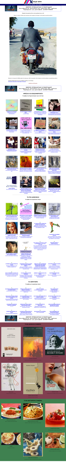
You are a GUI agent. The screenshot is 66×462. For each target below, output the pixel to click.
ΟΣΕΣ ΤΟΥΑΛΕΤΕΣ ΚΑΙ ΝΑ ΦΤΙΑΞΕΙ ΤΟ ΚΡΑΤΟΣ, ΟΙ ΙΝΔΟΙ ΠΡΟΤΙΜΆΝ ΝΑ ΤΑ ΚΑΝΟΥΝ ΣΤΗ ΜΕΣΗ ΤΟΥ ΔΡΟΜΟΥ (54, 171)
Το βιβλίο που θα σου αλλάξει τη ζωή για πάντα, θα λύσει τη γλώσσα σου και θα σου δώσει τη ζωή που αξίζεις (11, 274)
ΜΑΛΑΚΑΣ (15, 81)
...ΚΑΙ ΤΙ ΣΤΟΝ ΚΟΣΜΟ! (40, 312)
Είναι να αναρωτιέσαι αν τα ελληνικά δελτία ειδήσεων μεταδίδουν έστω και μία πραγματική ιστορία (25, 266)
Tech (30, 4)
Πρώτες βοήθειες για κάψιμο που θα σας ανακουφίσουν (54, 274)
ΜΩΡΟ (20, 81)
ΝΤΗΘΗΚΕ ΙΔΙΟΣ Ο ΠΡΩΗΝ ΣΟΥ (40, 131)
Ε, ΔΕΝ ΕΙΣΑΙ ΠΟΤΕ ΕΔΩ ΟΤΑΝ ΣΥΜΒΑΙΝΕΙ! (54, 297)
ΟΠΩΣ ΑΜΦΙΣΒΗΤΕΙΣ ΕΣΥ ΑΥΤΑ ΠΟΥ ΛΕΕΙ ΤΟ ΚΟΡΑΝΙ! (26, 297)
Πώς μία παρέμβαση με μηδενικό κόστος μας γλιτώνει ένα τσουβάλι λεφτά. (25, 236)
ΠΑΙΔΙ (18, 81)
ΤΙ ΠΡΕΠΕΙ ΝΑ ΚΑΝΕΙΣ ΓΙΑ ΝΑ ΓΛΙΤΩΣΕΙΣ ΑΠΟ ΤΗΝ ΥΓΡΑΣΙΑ (54, 217)
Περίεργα (40, 4)
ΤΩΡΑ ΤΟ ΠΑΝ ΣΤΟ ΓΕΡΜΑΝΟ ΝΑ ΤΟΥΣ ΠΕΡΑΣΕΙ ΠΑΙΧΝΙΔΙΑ (54, 313)
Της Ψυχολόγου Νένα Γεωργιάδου (11, 189)
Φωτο (27, 4)
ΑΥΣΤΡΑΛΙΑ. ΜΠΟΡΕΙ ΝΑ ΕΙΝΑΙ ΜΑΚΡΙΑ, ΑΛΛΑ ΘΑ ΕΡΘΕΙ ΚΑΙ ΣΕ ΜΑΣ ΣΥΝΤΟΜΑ (26, 191)
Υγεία (37, 4)
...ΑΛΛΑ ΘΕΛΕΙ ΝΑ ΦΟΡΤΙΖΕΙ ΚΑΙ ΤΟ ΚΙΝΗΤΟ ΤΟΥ (26, 290)
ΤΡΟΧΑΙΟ (24, 81)
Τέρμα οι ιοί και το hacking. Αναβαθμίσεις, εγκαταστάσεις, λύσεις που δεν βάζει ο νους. (26, 131)
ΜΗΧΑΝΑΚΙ (10, 81)
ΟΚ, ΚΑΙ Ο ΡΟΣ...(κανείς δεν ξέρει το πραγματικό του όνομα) (26, 306)
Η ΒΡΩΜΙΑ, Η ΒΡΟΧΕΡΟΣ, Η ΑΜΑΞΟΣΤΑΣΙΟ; (54, 290)
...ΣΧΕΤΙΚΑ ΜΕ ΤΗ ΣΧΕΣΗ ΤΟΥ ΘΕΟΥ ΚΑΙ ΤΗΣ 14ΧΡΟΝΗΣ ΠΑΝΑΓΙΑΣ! (40, 297)
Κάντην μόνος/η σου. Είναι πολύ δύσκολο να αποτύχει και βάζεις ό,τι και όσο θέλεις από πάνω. (54, 150)
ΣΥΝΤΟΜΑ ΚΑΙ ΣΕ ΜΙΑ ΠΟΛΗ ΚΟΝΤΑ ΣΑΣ (11, 170)
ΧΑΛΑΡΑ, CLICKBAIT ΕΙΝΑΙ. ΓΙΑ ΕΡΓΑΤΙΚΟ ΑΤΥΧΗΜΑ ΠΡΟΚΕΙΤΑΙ (40, 170)
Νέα (25, 4)
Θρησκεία (33, 4)
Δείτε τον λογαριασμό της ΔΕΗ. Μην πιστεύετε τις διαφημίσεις (40, 216)
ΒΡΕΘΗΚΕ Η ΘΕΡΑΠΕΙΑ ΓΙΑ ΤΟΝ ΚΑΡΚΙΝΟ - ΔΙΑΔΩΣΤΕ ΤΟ (12, 265)
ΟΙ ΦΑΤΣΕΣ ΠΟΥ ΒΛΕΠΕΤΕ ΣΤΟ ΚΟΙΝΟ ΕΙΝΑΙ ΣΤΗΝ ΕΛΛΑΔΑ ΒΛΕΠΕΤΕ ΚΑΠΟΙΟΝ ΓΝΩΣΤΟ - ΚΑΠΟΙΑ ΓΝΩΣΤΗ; (40, 266)
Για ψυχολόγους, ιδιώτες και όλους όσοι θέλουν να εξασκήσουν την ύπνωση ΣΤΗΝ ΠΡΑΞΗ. (40, 113)
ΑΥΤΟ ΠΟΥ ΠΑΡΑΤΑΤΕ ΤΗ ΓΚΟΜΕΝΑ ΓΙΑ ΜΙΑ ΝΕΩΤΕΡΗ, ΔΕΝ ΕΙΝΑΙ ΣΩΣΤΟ (54, 113)
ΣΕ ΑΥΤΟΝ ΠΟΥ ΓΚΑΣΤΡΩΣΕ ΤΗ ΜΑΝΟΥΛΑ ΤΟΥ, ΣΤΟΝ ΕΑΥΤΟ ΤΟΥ (40, 306)
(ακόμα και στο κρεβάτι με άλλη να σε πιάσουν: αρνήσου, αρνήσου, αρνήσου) (25, 313)
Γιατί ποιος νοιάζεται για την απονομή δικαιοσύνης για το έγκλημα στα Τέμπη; (26, 170)
